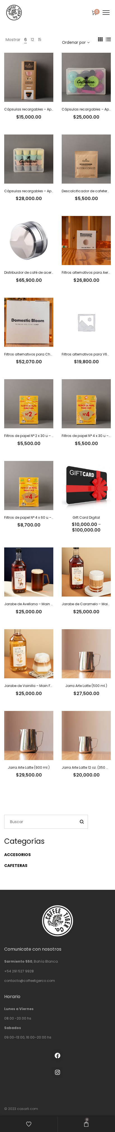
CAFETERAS (15, 865)
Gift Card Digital (86, 517)
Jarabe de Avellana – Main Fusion (33, 604)
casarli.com (27, 1108)
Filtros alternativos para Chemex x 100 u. (38, 354)
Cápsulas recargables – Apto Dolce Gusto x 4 (43, 109)
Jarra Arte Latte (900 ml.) (29, 767)
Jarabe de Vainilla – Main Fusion (32, 685)
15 (39, 39)
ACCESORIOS (17, 854)
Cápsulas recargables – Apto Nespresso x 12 (42, 191)
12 (32, 39)
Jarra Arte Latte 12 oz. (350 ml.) (87, 767)
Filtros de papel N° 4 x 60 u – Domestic (36, 517)
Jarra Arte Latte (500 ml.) (86, 685)
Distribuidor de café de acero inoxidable (38, 272)
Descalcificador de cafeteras (87, 191)
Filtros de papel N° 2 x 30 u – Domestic (36, 435)
